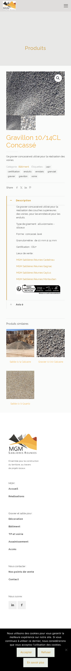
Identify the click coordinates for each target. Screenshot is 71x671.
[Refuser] (66, 650)
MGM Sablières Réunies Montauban (36, 279)
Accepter (26, 652)
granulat (52, 171)
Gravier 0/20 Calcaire (50, 361)
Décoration (16, 518)
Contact (14, 579)
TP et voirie (16, 534)
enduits (27, 171)
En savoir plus (35, 662)
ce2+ (48, 166)
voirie (34, 176)
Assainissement (18, 541)
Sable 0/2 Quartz (20, 403)
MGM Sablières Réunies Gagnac (34, 266)
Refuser (46, 652)
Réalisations (16, 496)
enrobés (39, 171)
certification (14, 171)
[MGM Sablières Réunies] (9, 5)
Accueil (13, 488)
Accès (12, 549)
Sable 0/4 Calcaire (20, 361)
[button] (58, 78)
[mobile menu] (66, 5)
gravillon (23, 176)
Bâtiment (24, 166)
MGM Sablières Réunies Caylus (33, 272)
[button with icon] (13, 605)
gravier (11, 176)
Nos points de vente (21, 571)
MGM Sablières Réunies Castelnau (35, 259)
